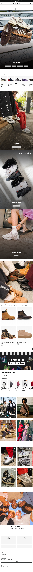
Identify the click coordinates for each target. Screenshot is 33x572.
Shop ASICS (16, 255)
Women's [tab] (14, 74)
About (2, 550)
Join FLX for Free (16, 531)
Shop (2, 552)
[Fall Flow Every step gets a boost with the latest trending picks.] (16, 120)
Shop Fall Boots (16, 348)
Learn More (4, 375)
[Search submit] (31, 6)
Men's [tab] (9, 74)
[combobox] (16, 6)
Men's (2, 418)
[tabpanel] (16, 82)
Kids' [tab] (19, 74)
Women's (19, 418)
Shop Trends (30, 71)
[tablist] (11, 74)
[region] (16, 1)
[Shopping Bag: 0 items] (31, 3)
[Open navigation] (1, 3)
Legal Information (4, 554)
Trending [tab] (3, 74)
